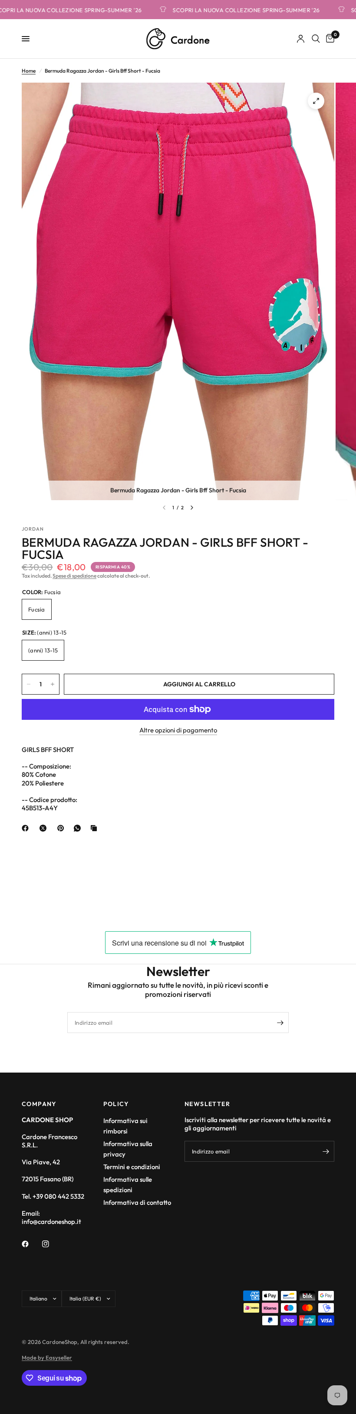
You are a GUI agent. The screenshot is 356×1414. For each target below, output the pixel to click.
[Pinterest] (62, 828)
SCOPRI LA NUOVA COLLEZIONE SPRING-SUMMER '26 (228, 10)
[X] (45, 828)
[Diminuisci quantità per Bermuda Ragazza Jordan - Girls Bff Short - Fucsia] (28, 684)
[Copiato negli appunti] (95, 828)
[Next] (192, 507)
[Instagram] (51, 1244)
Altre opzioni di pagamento (178, 730)
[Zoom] (316, 101)
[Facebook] (27, 828)
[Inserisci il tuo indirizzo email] (280, 1022)
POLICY (116, 1104)
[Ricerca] (316, 38)
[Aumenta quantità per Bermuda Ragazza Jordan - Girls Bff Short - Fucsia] (52, 684)
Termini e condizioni (131, 1167)
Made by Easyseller (47, 1357)
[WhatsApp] (79, 828)
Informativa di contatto (137, 1202)
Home (29, 70)
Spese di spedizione (74, 575)
